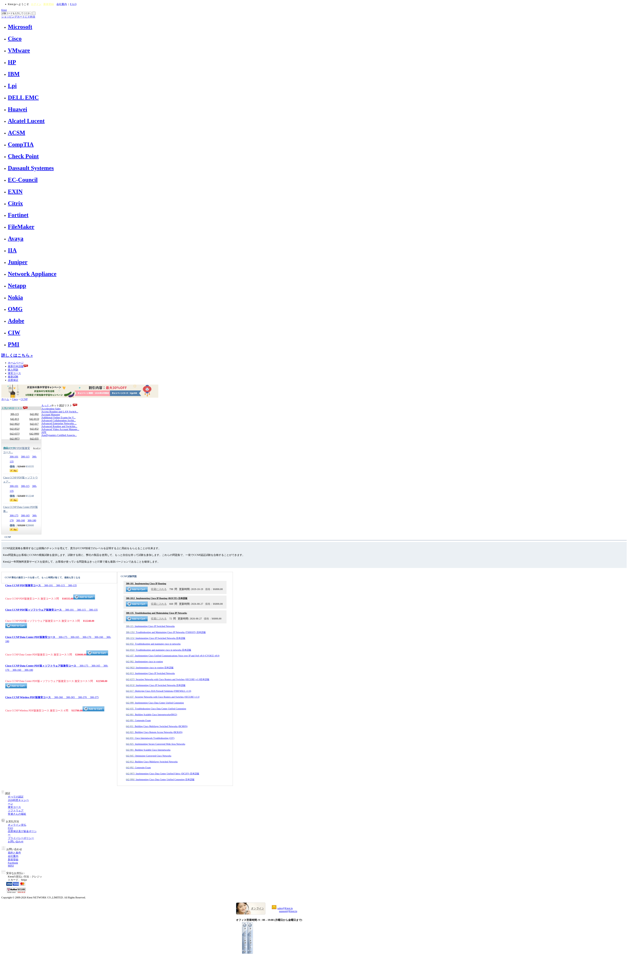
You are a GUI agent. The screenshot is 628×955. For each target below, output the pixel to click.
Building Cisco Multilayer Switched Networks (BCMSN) (157, 726)
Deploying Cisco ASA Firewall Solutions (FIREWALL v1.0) (158, 691)
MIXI (11, 865)
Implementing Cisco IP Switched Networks (150, 626)
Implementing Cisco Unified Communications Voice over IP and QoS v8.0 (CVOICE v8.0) (172, 655)
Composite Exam (138, 720)
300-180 (31, 520)
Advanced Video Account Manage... (60, 429)
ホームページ (16, 362)
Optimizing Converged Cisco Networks (148, 756)
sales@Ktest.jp (285, 908)
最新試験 (13, 376)
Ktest (4, 10)
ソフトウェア (16, 810)
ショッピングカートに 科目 (18, 16)
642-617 (34, 424)
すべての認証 (16, 796)
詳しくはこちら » (17, 355)
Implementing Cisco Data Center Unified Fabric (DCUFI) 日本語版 (162, 773)
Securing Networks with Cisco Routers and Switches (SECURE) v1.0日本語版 (167, 679)
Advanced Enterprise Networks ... (59, 423)
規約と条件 (14, 852)
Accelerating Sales (51, 408)
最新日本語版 (16, 366)
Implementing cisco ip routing (144, 661)
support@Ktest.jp (288, 911)
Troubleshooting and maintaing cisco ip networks (153, 644)
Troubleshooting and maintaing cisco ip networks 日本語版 (158, 650)
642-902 (34, 414)
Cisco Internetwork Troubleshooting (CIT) (150, 738)
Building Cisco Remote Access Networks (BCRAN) (154, 732)
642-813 (14, 419)
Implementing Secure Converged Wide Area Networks (155, 744)
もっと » (46, 405)
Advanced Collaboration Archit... (58, 420)
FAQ (10, 828)
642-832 (34, 428)
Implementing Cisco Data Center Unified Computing (155, 703)
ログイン (36, 4)
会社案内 (61, 4)
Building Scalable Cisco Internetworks (148, 750)
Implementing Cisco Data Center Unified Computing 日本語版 (160, 779)
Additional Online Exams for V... (58, 417)
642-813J (34, 419)
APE (43, 432)
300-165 (25, 515)
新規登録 (48, 4)
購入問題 (13, 369)
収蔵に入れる (159, 589)
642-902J (14, 424)
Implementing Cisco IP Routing (146, 583)
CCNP (24, 399)
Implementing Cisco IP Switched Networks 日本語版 (155, 638)
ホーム (5, 399)
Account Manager (50, 414)
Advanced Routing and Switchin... (59, 426)
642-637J (14, 433)
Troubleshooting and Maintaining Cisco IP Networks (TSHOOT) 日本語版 (166, 632)
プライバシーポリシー (21, 838)
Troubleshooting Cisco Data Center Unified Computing (156, 708)
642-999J (34, 433)
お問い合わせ (16, 841)
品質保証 (13, 380)
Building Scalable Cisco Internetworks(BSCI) (151, 714)
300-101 (14, 456)
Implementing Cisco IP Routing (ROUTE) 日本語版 (156, 598)
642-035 (34, 438)
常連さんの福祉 (17, 814)
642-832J (14, 428)
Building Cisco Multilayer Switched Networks (152, 761)
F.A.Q (73, 4)
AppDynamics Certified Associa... (59, 435)
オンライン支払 (17, 824)
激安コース (14, 373)
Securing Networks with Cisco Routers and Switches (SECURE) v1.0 (162, 697)
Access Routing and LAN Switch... (59, 411)
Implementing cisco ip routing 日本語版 (150, 667)
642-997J (14, 438)
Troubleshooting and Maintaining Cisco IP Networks (156, 613)
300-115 (14, 414)
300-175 (14, 515)
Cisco (15, 399)
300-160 (20, 520)
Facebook (13, 862)
